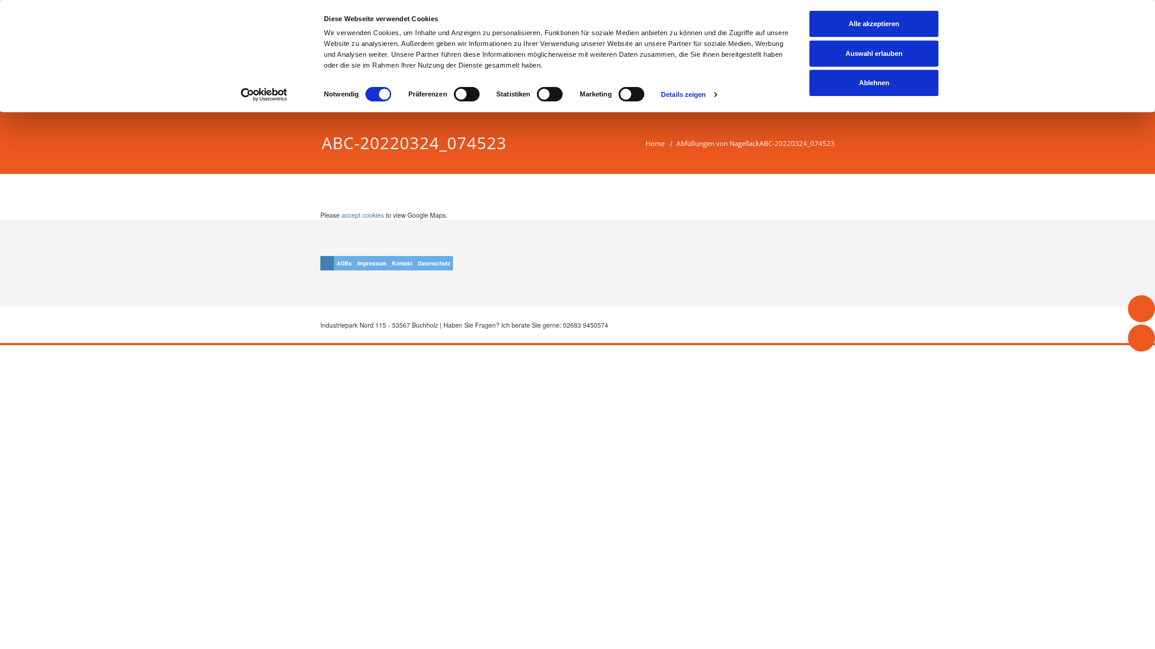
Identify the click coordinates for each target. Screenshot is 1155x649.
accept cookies (363, 214)
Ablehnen (874, 83)
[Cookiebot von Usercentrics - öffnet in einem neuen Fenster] (264, 94)
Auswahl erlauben (873, 53)
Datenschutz (434, 263)
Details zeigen (683, 94)
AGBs (344, 263)
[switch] (467, 94)
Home (655, 143)
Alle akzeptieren (874, 23)
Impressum (372, 263)
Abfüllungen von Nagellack (717, 143)
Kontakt (402, 263)
